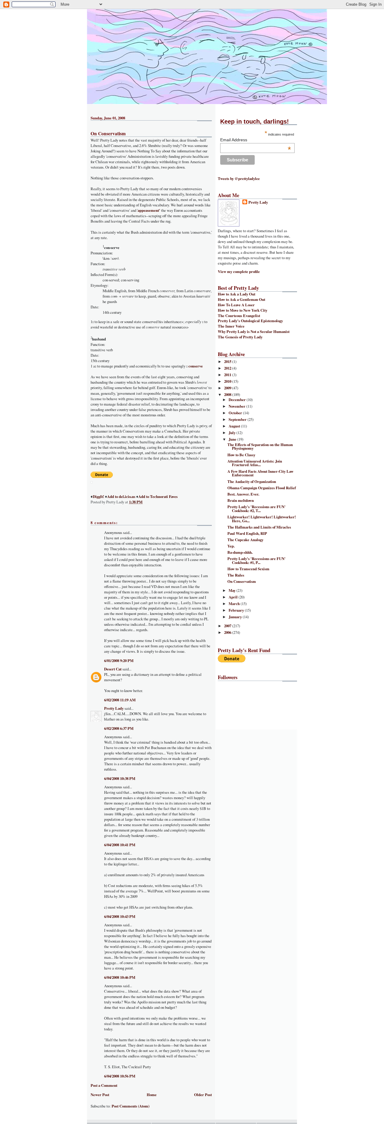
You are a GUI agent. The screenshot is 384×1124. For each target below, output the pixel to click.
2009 (228, 388)
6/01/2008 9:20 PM (119, 660)
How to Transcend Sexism (248, 568)
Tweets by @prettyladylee (239, 178)
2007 (228, 625)
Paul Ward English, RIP (247, 533)
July (232, 432)
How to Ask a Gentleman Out (241, 299)
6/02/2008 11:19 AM (120, 700)
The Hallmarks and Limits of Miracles (259, 527)
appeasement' (149, 210)
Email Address (255, 139)
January (236, 616)
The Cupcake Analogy (245, 539)
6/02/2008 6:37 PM (119, 728)
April (233, 597)
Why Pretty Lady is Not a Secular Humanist (254, 331)
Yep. (231, 546)
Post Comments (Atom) (130, 1106)
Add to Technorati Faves (158, 496)
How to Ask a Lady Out (236, 294)
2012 (228, 368)
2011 (228, 374)
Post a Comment (104, 1085)
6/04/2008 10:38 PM (119, 778)
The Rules (235, 575)
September (238, 419)
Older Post (203, 1094)
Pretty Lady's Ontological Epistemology (250, 320)
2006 (228, 632)
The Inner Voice (231, 326)
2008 (228, 394)
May (232, 590)
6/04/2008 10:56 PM (119, 1076)
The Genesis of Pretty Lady (240, 337)
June (233, 439)
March (235, 603)
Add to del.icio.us (121, 496)
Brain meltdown (240, 500)
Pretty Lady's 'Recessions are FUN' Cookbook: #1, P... (256, 560)
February (237, 610)
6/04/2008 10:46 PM (119, 977)
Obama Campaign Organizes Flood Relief (261, 487)
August (235, 426)
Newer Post (100, 1094)
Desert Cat (113, 669)
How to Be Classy (241, 454)
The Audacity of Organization (251, 481)
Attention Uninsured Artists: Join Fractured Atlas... (254, 463)
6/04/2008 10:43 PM (119, 916)
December (238, 399)
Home (152, 1094)
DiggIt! (98, 496)
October (236, 412)
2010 (228, 381)
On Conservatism (108, 133)
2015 (228, 361)
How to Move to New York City (242, 310)
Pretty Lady (114, 708)
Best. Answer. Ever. (243, 494)
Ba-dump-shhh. (240, 552)
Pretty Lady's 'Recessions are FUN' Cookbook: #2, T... (256, 508)
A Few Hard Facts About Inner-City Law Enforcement (260, 473)
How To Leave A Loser (236, 304)
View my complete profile (239, 271)
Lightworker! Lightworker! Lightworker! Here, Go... (261, 518)
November (237, 406)
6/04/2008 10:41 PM (119, 844)
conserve (195, 366)
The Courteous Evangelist (239, 315)
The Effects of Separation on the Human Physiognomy (260, 446)
